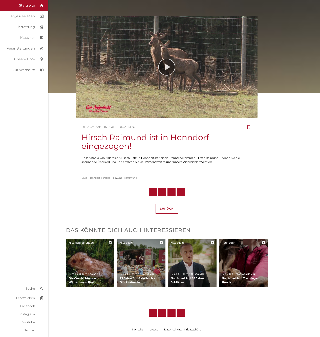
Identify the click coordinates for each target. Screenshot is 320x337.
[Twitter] (181, 313)
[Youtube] (171, 313)
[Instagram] (162, 313)
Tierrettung (130, 177)
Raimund (117, 177)
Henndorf (94, 177)
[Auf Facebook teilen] (153, 192)
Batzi (84, 177)
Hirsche (105, 177)
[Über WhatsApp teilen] (171, 192)
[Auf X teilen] (162, 192)
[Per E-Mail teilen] (181, 192)
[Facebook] (153, 313)
